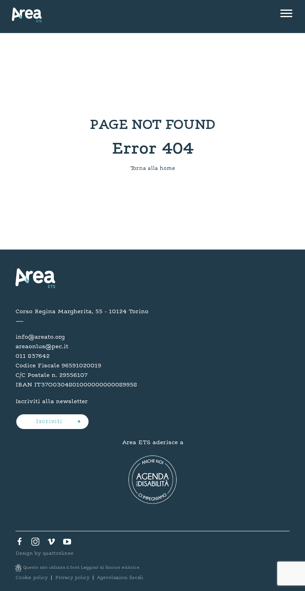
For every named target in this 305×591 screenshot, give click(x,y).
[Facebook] (19, 544)
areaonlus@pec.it (41, 346)
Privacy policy (72, 578)
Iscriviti (50, 422)
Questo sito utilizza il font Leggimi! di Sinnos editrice (81, 567)
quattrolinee (57, 553)
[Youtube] (67, 544)
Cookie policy (31, 578)
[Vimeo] (51, 544)
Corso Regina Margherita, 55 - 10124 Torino (82, 311)
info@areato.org (40, 337)
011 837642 (32, 356)
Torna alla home (152, 169)
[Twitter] (35, 544)
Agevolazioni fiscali (120, 578)
